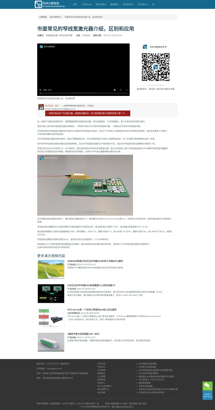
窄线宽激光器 (51, 35)
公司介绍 (101, 364)
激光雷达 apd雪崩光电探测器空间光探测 (156, 376)
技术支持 (127, 4)
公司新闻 (101, 370)
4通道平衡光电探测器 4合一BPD (83, 334)
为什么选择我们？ (105, 386)
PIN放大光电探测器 (147, 367)
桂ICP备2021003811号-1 (123, 407)
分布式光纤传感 (65, 35)
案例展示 (115, 4)
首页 (75, 4)
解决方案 (100, 4)
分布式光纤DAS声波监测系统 (151, 392)
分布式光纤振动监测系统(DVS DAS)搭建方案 (158, 389)
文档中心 (101, 383)
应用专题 (101, 379)
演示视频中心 (56, 17)
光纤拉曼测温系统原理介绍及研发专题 (155, 370)
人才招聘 (101, 376)
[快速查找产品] (153, 4)
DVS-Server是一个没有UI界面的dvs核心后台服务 (92, 309)
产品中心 (86, 4)
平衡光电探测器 (146, 386)
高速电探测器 (145, 383)
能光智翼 (133, 403)
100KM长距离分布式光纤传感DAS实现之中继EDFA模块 (95, 261)
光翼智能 (43, 17)
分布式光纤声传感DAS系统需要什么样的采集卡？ (92, 285)
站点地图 (101, 392)
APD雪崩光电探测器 (148, 364)
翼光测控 (142, 403)
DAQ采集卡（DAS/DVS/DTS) (151, 379)
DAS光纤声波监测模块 (148, 373)
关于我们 (142, 4)
